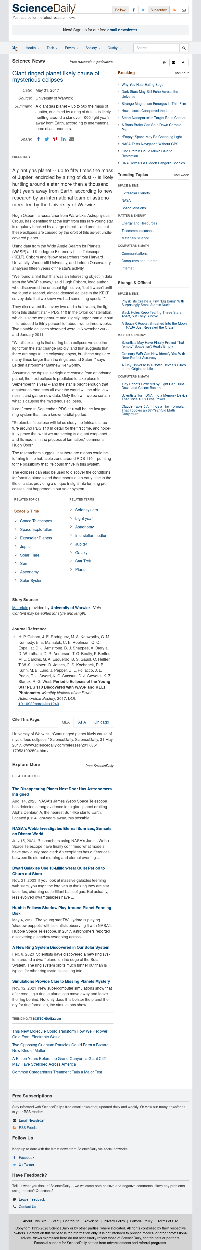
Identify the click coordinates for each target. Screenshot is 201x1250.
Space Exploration (36, 529)
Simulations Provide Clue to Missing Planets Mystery (61, 981)
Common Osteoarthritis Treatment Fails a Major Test (57, 1072)
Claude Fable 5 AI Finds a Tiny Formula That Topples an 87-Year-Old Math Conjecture (153, 410)
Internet (128, 268)
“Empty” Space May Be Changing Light (152, 136)
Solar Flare (29, 555)
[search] (184, 48)
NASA (126, 200)
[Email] (72, 139)
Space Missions (134, 207)
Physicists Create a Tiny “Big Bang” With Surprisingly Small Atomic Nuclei (153, 303)
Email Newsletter (32, 1120)
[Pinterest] (55, 139)
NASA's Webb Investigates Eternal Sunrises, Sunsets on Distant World (62, 831)
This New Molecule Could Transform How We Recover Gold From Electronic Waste (59, 1033)
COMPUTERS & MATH (133, 245)
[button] (165, 62)
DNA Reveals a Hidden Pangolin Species (153, 162)
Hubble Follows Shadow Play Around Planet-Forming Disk (61, 910)
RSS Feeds (28, 1127)
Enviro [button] (70, 47)
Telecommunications (137, 230)
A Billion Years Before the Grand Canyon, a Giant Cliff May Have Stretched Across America (59, 1061)
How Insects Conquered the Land (148, 110)
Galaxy (81, 552)
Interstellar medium (91, 535)
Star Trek (83, 561)
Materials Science (135, 237)
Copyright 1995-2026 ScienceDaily (42, 1228)
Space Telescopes (36, 521)
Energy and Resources (139, 223)
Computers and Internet (140, 260)
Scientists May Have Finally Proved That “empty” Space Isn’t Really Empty (153, 344)
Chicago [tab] (101, 722)
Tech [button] (51, 47)
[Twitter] (47, 139)
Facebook (26, 1157)
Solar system (86, 510)
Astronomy (29, 572)
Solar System (31, 580)
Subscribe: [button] (159, 9)
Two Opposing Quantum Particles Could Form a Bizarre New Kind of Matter (60, 1047)
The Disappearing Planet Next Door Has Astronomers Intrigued (62, 791)
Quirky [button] (113, 47)
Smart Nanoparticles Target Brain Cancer (154, 117)
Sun (23, 563)
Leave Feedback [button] (32, 1199)
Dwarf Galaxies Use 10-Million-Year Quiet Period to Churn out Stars (58, 870)
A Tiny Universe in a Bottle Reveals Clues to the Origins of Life (154, 366)
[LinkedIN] (63, 139)
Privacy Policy (114, 1220)
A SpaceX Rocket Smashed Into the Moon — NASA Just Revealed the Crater (154, 325)
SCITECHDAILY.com (47, 1018)
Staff (54, 1220)
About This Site (35, 1220)
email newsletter (122, 30)
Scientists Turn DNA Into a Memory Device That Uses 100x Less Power (155, 397)
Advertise (91, 1220)
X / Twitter (26, 1164)
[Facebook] (38, 139)
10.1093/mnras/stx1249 (38, 703)
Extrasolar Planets (36, 538)
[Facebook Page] (133, 9)
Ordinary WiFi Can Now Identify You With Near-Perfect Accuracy (153, 355)
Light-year (84, 518)
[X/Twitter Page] (143, 9)
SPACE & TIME (128, 185)
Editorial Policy (141, 1220)
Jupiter (26, 546)
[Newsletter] (184, 9)
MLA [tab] (66, 722)
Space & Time (26, 511)
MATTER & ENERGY (132, 215)
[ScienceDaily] (44, 8)
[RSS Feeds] (174, 9)
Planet (81, 569)
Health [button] (31, 47)
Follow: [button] (120, 9)
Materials (20, 607)
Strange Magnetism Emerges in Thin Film (154, 103)
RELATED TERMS (81, 499)
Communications (135, 253)
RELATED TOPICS (26, 499)
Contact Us (27, 1206)
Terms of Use (167, 1220)
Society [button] (92, 47)
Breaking (126, 72)
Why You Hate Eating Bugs (142, 84)
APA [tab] (82, 722)
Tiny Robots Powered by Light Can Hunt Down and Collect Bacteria (153, 385)
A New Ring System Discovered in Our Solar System (60, 947)
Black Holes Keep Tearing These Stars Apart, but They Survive (151, 314)
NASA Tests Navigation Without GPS (150, 143)
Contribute (71, 1220)
